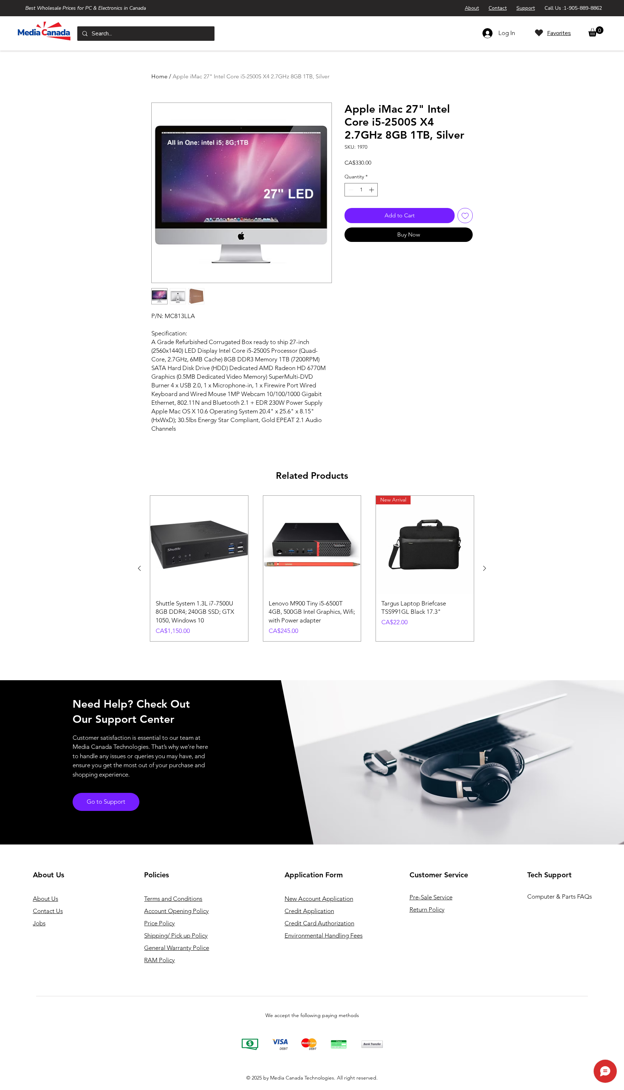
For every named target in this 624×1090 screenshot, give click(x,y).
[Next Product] (484, 568)
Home (159, 76)
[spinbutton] (361, 189)
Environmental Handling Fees (324, 935)
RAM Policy (159, 960)
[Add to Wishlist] (465, 215)
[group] (312, 568)
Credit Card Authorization (319, 923)
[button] (595, 31)
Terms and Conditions (173, 898)
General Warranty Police (176, 947)
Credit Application (309, 911)
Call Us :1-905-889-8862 (573, 8)
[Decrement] (350, 189)
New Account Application (319, 898)
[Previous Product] (139, 568)
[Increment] (372, 189)
